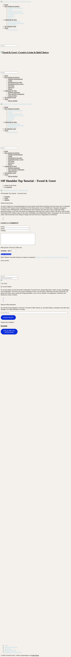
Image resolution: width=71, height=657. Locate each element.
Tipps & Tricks (12, 25)
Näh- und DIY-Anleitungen (16, 23)
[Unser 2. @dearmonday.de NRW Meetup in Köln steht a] (61, 602)
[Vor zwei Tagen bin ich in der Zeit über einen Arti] (27, 492)
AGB (6, 645)
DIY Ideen (11, 15)
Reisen (10, 18)
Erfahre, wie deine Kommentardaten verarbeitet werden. (52, 257)
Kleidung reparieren (14, 21)
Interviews (11, 16)
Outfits (10, 10)
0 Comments (8, 187)
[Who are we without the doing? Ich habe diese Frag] (27, 600)
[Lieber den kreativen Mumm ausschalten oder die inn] (9, 347)
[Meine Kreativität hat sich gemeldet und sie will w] (61, 379)
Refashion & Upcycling (15, 11)
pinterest (6, 200)
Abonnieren (8, 317)
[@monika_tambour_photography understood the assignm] (9, 600)
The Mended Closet (10, 26)
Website (3, 230)
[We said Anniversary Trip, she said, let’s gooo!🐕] (44, 422)
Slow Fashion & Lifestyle (11, 6)
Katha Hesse (35, 655)
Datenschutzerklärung (10, 647)
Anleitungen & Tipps (10, 20)
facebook (7, 196)
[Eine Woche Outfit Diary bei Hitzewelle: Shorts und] (27, 341)
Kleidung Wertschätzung (15, 8)
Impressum (7, 649)
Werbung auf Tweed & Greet (12, 652)
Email (2, 228)
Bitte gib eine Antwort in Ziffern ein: (11, 247)
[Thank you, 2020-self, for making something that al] (44, 568)
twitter (6, 198)
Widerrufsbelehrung (10, 650)
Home (6, 4)
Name (2, 226)
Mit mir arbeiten (12, 30)
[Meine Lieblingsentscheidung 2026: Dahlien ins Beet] (9, 441)
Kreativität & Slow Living (15, 13)
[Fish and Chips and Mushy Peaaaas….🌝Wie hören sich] (44, 353)
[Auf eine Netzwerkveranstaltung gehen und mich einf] (61, 478)
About (6, 28)
